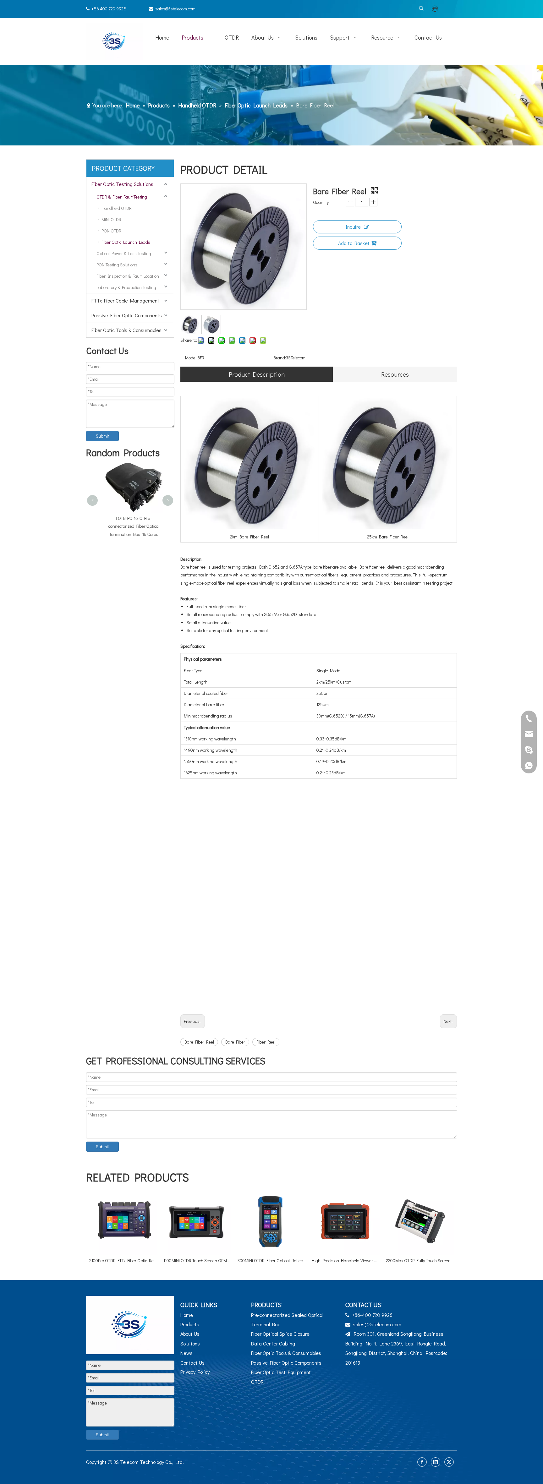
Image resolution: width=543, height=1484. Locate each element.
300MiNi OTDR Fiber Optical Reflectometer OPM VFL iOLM (271, 1260)
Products (189, 1324)
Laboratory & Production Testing (126, 287)
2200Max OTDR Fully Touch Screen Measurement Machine (420, 1260)
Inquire (353, 226)
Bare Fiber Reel (199, 1042)
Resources (395, 374)
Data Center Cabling (273, 1343)
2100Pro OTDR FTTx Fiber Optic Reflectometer (123, 1260)
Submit (102, 436)
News (186, 1353)
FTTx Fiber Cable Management (125, 300)
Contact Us (192, 1362)
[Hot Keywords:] (421, 8)
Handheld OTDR (116, 208)
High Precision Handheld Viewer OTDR (346, 1260)
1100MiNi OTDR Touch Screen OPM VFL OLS (197, 1260)
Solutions (190, 1343)
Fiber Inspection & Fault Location (127, 276)
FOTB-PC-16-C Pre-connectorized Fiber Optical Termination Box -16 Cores (130, 526)
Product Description (257, 374)
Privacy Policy (195, 1371)
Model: (191, 358)
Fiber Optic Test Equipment (281, 1372)
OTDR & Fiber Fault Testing (121, 197)
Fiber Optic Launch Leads (125, 242)
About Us (190, 1333)
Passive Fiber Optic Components (126, 315)
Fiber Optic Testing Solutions (122, 184)
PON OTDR (111, 231)
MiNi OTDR (111, 219)
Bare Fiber (235, 1042)
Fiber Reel (265, 1042)
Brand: (279, 358)
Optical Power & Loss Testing (123, 253)
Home (186, 1315)
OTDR (257, 1381)
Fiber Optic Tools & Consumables (126, 330)
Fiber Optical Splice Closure (280, 1333)
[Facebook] (422, 1462)
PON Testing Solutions (116, 265)
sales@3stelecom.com (175, 9)
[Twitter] (449, 1462)
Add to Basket (354, 243)
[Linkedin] (435, 1462)
